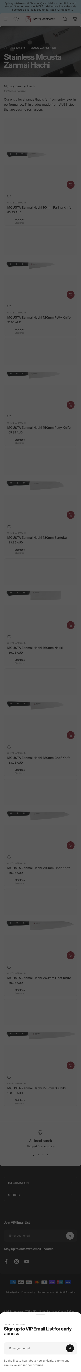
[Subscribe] (70, 1348)
